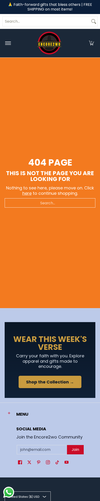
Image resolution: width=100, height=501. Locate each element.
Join (75, 449)
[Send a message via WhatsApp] (8, 492)
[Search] (93, 21)
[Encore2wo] (49, 43)
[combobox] (46, 21)
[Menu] (8, 43)
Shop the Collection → (50, 382)
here (27, 193)
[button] (91, 43)
